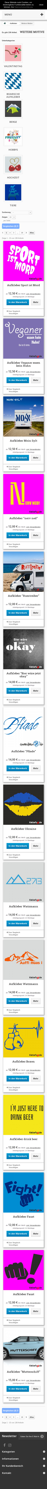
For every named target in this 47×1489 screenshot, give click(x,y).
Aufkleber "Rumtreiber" (23, 595)
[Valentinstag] (13, 53)
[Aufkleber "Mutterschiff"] (23, 1348)
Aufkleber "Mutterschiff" (23, 1371)
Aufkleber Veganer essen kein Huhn (23, 364)
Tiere (13, 205)
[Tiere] (13, 192)
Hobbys (13, 149)
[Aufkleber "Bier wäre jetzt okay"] (23, 649)
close (41, 5)
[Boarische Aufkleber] (13, 81)
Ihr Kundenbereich (12, 1465)
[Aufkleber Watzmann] (23, 882)
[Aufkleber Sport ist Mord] (23, 261)
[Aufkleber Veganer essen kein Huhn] (23, 339)
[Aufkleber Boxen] (23, 1037)
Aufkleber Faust (23, 1216)
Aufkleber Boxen (23, 1061)
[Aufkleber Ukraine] (23, 805)
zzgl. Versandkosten (33, 294)
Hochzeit (13, 177)
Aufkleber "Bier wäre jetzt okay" (23, 675)
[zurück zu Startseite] (4, 23)
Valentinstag (13, 66)
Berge (13, 121)
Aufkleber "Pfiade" (23, 751)
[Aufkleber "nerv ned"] (23, 494)
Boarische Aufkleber (13, 95)
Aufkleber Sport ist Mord (23, 285)
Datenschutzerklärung (23, 7)
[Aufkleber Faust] (23, 1192)
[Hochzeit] (13, 164)
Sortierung (6, 212)
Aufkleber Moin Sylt (23, 440)
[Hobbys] (13, 136)
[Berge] (13, 108)
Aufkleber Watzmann (23, 906)
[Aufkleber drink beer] (23, 1115)
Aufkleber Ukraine (23, 828)
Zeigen (4, 217)
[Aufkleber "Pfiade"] (23, 727)
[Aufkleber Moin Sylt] (23, 416)
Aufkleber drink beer (23, 1139)
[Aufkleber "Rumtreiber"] (23, 572)
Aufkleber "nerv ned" (23, 518)
